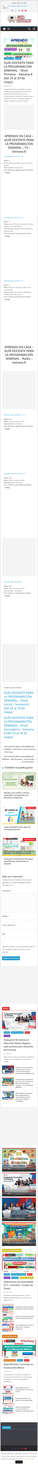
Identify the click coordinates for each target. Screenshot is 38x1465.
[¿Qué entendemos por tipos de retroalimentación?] (19, 807)
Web (3, 934)
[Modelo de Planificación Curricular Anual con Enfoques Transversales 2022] (8, 1409)
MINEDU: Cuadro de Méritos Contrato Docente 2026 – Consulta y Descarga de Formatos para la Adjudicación (24, 1070)
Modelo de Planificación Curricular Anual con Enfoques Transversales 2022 (24, 1409)
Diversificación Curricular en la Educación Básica (18, 1366)
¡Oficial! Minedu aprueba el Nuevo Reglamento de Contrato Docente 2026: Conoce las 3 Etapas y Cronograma (23, 1097)
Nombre (5, 916)
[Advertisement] (19, 117)
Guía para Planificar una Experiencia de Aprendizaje (24, 1399)
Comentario (7, 891)
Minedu (27, 1032)
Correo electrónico (9, 925)
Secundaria (15, 1277)
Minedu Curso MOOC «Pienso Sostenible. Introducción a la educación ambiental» (16, 795)
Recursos (7, 1036)
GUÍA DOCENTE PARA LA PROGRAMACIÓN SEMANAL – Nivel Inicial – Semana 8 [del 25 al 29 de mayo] (18, 702)
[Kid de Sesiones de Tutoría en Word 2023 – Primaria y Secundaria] (8, 1327)
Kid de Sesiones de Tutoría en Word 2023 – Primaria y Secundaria (24, 1327)
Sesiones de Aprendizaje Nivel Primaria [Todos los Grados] (24, 1317)
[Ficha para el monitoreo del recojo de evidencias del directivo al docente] (19, 839)
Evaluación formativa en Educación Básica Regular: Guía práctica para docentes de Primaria (18, 1044)
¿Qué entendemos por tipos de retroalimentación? (17, 828)
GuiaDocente (8, 86)
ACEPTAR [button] (19, 1462)
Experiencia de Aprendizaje (18, 1274)
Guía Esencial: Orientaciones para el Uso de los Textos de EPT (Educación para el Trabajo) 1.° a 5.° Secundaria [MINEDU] (24, 1083)
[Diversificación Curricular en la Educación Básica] (19, 1348)
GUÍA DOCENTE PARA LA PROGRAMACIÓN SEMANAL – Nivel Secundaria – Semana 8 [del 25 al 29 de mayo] (19, 727)
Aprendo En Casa (9, 58)
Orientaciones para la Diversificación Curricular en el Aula (24, 1389)
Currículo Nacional (9, 1360)
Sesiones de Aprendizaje (26, 1277)
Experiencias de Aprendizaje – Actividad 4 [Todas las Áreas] (24, 1308)
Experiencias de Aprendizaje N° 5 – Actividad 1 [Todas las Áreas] (18, 1285)
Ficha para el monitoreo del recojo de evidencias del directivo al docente (18, 861)
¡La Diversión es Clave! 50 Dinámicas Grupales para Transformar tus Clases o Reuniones (17, 1166)
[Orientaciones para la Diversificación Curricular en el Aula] (8, 1390)
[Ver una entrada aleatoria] (34, 29)
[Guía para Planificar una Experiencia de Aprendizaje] (8, 1400)
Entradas (18, 58)
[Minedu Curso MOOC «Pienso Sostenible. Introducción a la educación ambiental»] (19, 773)
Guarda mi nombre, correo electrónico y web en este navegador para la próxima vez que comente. (18, 949)
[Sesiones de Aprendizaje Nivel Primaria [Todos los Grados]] (8, 1318)
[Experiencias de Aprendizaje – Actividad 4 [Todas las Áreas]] (8, 1308)
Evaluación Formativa (17, 1032)
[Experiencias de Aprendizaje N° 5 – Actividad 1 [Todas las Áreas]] (19, 1262)
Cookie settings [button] (30, 1459)
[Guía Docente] (4, 29)
